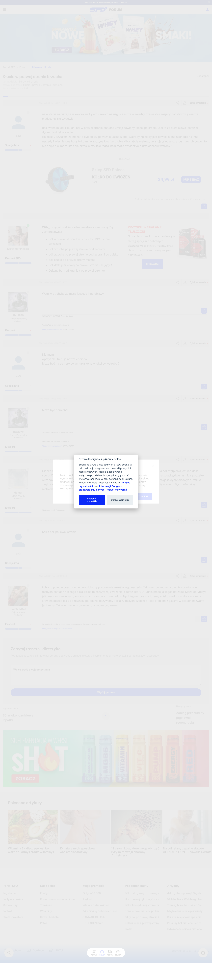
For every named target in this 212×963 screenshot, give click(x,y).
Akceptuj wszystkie (92, 499)
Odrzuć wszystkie (120, 500)
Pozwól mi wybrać (116, 489)
